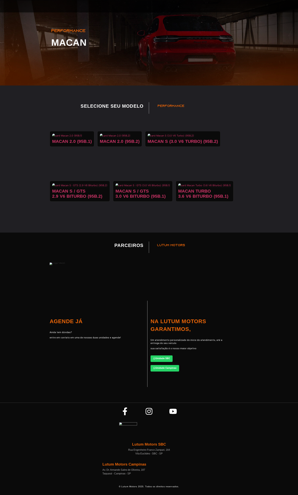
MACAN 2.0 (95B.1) (72, 141)
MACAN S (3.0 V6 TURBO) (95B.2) (183, 141)
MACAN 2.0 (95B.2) (119, 141)
